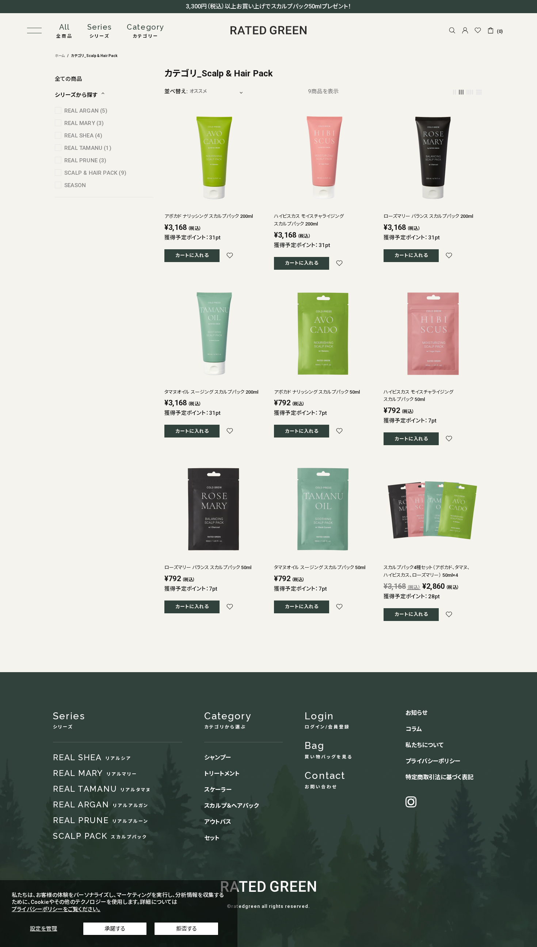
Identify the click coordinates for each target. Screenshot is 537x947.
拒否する (186, 928)
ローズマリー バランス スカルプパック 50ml (207, 567)
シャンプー (217, 757)
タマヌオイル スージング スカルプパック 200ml (211, 392)
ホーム (60, 56)
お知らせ (416, 712)
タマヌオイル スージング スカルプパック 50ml (319, 567)
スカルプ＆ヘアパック (231, 805)
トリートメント (222, 773)
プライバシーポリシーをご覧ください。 (56, 909)
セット (212, 837)
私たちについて (424, 745)
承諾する (114, 928)
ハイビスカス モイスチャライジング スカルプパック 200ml (309, 220)
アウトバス (217, 821)
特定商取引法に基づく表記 (439, 777)
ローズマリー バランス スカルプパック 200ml (428, 216)
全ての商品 (68, 79)
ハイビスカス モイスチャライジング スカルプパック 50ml (418, 395)
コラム (413, 729)
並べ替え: (176, 91)
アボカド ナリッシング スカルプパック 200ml (208, 216)
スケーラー (218, 789)
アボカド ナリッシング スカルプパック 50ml (317, 392)
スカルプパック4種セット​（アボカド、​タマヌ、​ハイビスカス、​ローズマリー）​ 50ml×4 (427, 571)
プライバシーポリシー (432, 761)
